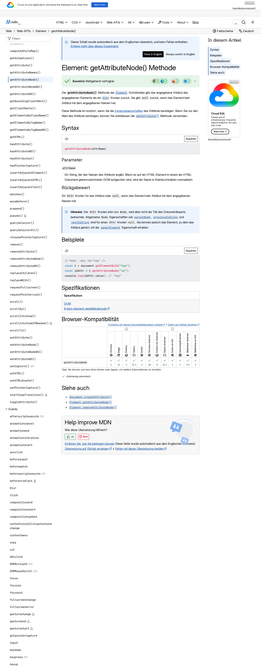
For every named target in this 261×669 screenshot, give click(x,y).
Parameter (72, 159)
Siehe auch (217, 72)
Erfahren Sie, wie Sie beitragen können (90, 443)
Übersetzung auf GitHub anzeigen (87, 448)
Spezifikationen (220, 61)
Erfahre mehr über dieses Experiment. (95, 46)
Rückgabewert (76, 187)
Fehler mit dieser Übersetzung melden (139, 448)
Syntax (214, 49)
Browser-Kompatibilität (224, 67)
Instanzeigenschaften (129, 111)
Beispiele (216, 55)
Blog (195, 22)
